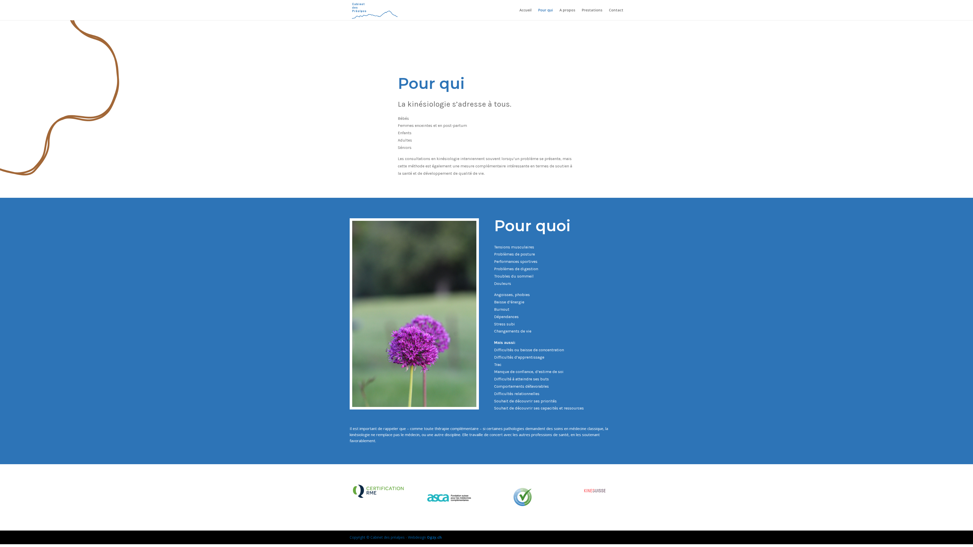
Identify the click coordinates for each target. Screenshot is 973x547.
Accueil (525, 10)
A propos (567, 10)
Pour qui (545, 10)
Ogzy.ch (434, 537)
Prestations (592, 10)
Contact (616, 10)
